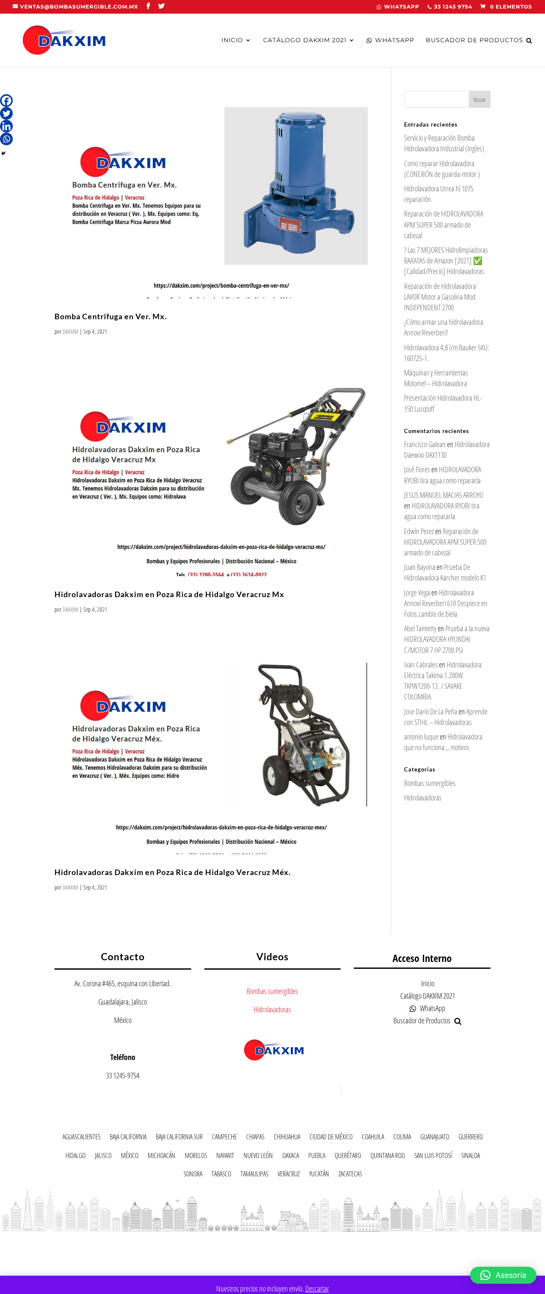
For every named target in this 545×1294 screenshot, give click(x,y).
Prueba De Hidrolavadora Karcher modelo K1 (445, 572)
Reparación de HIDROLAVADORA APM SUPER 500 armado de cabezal (443, 224)
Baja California (128, 1138)
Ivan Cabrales (421, 664)
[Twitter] (6, 113)
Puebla (316, 1157)
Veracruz (289, 1175)
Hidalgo (76, 1157)
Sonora (193, 1175)
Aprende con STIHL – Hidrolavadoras (446, 716)
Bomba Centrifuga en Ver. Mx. (110, 316)
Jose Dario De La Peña (430, 711)
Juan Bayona (419, 567)
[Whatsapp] (6, 139)
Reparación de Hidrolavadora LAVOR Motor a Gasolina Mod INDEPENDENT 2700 (440, 296)
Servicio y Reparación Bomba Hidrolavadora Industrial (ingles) (444, 143)
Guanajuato (434, 1138)
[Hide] (3, 153)
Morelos (196, 1157)
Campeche (224, 1138)
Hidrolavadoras (423, 797)
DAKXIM (70, 331)
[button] (503, 1275)
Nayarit (225, 1157)
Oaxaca (290, 1157)
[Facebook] (6, 100)
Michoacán (161, 1157)
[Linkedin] (6, 126)
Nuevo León (258, 1157)
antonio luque (421, 736)
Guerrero (471, 1138)
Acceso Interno (422, 958)
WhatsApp (401, 7)
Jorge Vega (417, 592)
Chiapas (255, 1138)
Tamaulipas (254, 1175)
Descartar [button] (317, 1288)
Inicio (232, 40)
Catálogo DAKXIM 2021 (305, 40)
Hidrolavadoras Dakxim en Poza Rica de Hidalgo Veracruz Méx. (172, 872)
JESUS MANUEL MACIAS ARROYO (443, 495)
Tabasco (221, 1175)
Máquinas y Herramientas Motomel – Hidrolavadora (436, 377)
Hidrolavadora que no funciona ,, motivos (443, 741)
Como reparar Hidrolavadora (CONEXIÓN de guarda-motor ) (442, 168)
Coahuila (373, 1138)
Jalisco (103, 1157)
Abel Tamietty (420, 628)
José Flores (417, 469)
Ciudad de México (331, 1138)
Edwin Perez (419, 531)
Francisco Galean (425, 444)
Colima (402, 1138)
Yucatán (319, 1175)
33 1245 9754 (453, 7)
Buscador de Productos (474, 40)
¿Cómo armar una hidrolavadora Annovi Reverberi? (443, 327)
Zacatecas (350, 1175)
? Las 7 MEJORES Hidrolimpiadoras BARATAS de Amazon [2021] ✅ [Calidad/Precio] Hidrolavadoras (446, 260)
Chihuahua (287, 1138)
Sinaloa (470, 1157)
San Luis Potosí (433, 1157)
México (129, 1157)
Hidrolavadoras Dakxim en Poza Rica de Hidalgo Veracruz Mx (169, 594)
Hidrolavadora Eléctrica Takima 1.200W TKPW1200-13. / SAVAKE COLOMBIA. (443, 680)
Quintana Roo (387, 1157)
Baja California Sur (179, 1138)
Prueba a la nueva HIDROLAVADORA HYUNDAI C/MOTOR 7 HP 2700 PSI (447, 639)
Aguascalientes (81, 1138)
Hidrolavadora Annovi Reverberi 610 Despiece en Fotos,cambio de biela (446, 603)
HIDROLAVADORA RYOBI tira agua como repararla (442, 474)
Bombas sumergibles (430, 783)
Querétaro (348, 1157)
